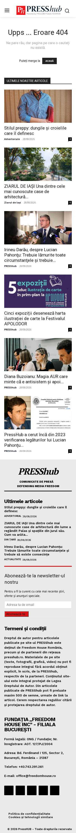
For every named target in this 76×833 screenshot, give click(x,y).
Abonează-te (15, 614)
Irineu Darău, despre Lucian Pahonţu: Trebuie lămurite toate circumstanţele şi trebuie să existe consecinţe (36, 550)
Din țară (10, 539)
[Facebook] (9, 790)
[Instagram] (20, 790)
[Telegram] (31, 790)
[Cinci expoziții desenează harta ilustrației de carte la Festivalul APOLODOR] (38, 291)
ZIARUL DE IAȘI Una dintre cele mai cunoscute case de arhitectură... (34, 191)
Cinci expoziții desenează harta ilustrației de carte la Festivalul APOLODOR (34, 318)
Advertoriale (12, 139)
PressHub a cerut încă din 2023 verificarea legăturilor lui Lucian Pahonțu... (35, 440)
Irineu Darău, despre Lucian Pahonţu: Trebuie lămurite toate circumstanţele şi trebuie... (35, 255)
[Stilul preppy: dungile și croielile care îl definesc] (38, 106)
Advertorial (12, 515)
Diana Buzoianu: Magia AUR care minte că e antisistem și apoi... (36, 379)
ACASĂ (49, 60)
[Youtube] (54, 790)
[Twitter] (43, 790)
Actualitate (12, 559)
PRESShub (10, 266)
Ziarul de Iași (12, 202)
